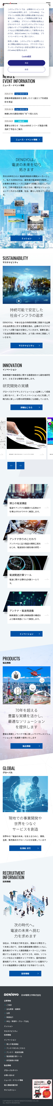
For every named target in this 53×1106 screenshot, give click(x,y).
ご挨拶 (9, 1005)
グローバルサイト (11, 1070)
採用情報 (7, 1035)
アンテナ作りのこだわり (15, 1048)
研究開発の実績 (12, 1060)
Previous (11, 465)
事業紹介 (9, 1017)
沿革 (8, 1013)
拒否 (26, 69)
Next (20, 465)
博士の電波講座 (12, 1044)
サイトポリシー (10, 1090)
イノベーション (10, 1040)
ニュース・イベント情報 (13, 1080)
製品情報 (7, 1065)
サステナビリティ (11, 1031)
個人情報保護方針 (11, 1085)
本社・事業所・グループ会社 (17, 1021)
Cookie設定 (26, 56)
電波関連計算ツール (14, 1056)
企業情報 (7, 1000)
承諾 (26, 63)
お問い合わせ (9, 1075)
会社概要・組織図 (13, 1009)
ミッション (8, 1026)
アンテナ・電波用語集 (15, 1052)
